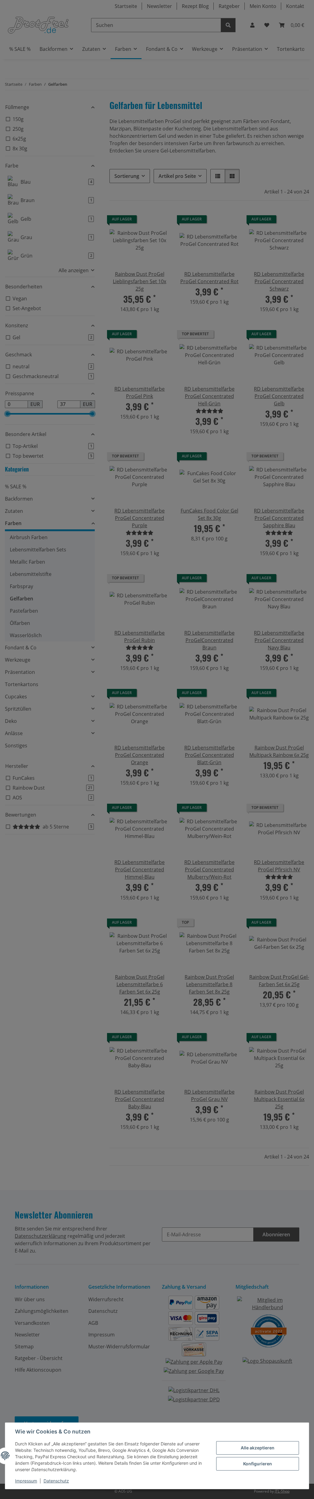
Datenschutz (56, 1480)
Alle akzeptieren (257, 1447)
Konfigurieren (257, 1463)
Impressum (26, 1480)
